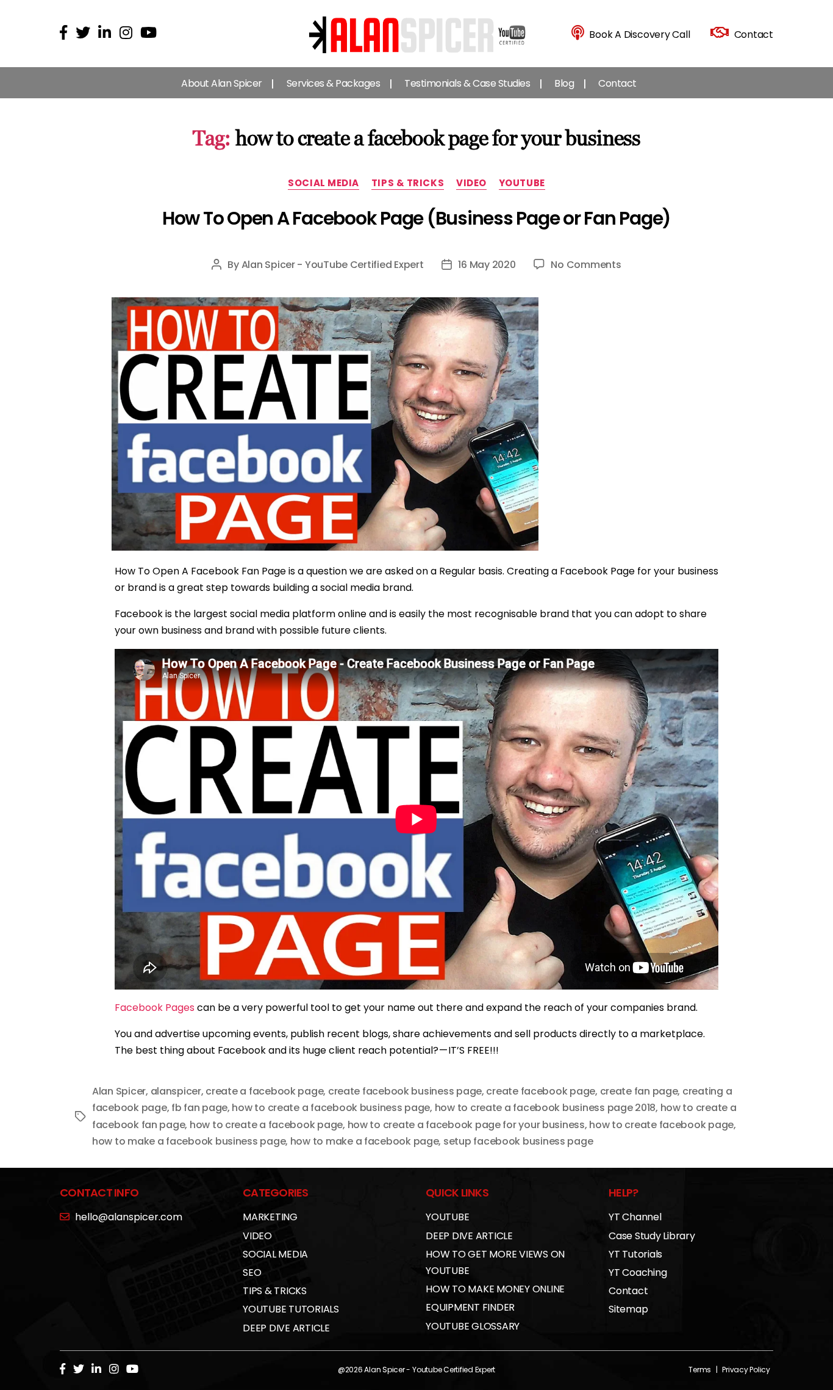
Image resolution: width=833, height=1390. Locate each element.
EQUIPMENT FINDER (470, 1307)
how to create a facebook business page (331, 1108)
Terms (699, 1369)
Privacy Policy (746, 1369)
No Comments (586, 265)
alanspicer (176, 1091)
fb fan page (199, 1108)
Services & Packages (334, 83)
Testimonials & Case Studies (467, 83)
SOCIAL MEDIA (323, 183)
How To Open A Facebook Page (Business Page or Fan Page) (416, 218)
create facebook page (540, 1091)
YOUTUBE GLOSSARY (473, 1326)
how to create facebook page (661, 1125)
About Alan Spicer (221, 83)
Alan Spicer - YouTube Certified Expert (332, 265)
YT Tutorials (635, 1254)
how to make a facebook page (364, 1141)
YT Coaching (638, 1272)
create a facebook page (264, 1091)
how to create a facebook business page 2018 (545, 1108)
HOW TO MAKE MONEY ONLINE (495, 1289)
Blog (564, 83)
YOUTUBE (522, 183)
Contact (617, 83)
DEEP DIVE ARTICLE (286, 1328)
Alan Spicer (119, 1091)
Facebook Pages (155, 1008)
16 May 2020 (486, 265)
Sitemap (628, 1309)
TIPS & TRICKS (407, 183)
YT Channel (635, 1217)
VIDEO (471, 183)
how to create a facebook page (266, 1125)
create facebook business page (405, 1091)
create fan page (639, 1091)
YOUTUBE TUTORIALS (291, 1309)
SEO (252, 1272)
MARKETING (270, 1217)
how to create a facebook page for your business (466, 1125)
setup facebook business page (518, 1141)
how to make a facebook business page (188, 1141)
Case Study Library (652, 1236)
